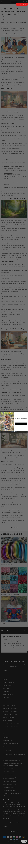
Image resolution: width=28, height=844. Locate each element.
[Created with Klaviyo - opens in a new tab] (14, 431)
